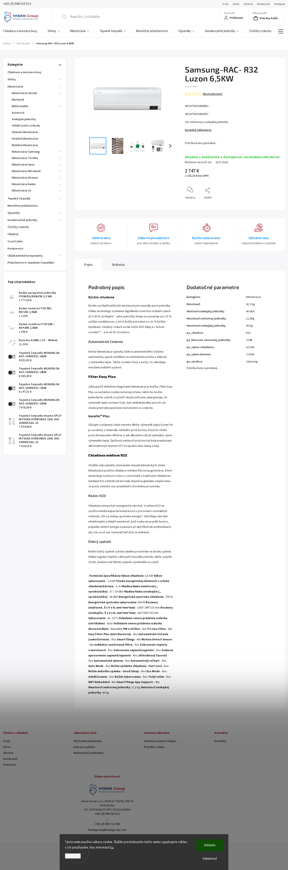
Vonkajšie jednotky (24, 119)
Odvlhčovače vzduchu (26, 126)
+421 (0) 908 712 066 (107, 824)
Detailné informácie (198, 130)
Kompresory (15, 248)
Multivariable (20, 106)
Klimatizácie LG (21, 191)
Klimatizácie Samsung (26, 152)
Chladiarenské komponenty (25, 256)
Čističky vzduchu (18, 227)
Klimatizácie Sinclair (24, 93)
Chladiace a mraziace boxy (25, 72)
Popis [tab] (88, 264)
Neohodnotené (212, 94)
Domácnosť (263, 4)
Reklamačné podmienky (89, 753)
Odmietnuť (210, 859)
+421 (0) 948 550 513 (107, 814)
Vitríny (12, 79)
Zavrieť (272, 204)
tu (111, 847)
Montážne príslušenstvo (23, 206)
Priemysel (279, 4)
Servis (236, 4)
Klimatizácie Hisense (25, 178)
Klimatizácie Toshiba (25, 158)
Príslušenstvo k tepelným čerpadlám (31, 263)
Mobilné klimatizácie (25, 145)
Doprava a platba (84, 747)
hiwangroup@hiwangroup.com (107, 830)
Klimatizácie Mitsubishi (26, 171)
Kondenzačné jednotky (22, 220)
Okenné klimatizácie (25, 132)
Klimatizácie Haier (23, 165)
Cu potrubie (15, 241)
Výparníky (14, 213)
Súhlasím (209, 845)
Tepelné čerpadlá (19, 199)
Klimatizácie (15, 87)
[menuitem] (22, 31)
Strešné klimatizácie (25, 139)
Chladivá (13, 234)
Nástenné (18, 100)
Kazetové (18, 113)
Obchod (248, 4)
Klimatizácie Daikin (24, 184)
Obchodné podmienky (88, 741)
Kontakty (220, 741)
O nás (225, 4)
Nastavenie (73, 856)
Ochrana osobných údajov (160, 741)
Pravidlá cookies (154, 747)
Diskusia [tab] (118, 264)
